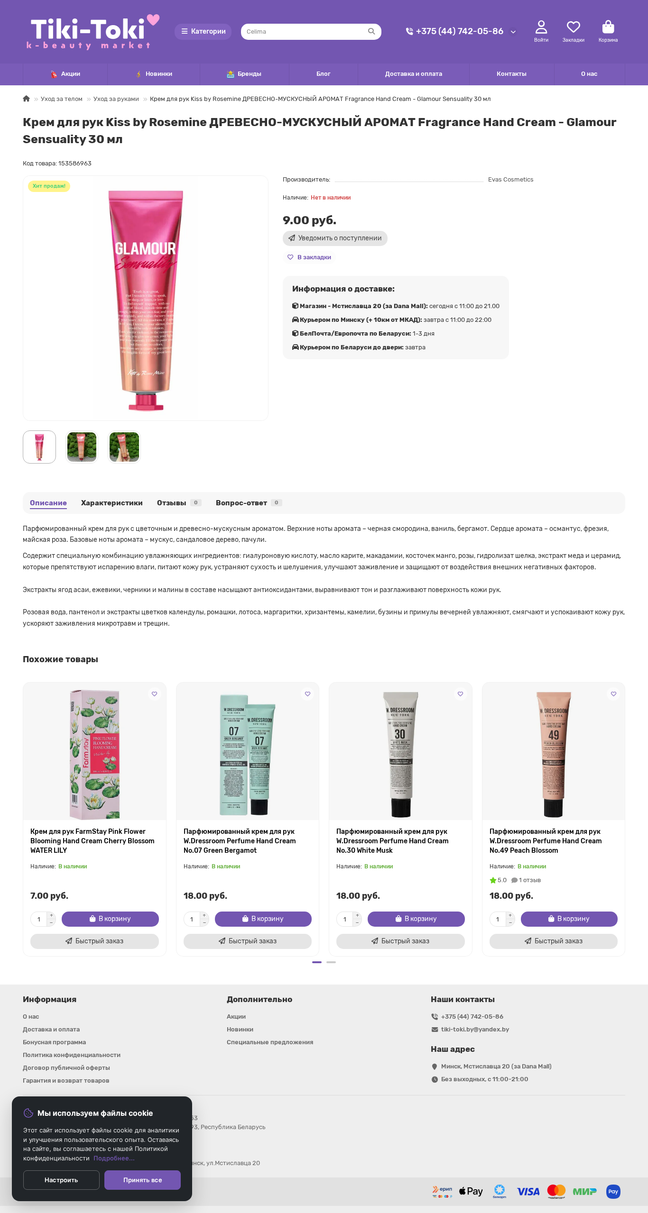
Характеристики (112, 503)
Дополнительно (259, 999)
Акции (70, 73)
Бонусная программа (54, 1042)
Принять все (142, 1180)
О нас (589, 73)
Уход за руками (116, 98)
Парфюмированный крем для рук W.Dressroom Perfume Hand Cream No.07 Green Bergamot (240, 841)
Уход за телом (62, 98)
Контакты (512, 73)
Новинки (159, 73)
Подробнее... (114, 1158)
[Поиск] (371, 31)
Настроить (61, 1180)
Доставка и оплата (413, 73)
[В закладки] (154, 694)
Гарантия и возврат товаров (66, 1080)
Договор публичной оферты (66, 1067)
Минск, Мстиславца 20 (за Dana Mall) (496, 1066)
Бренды (249, 73)
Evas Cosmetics (511, 179)
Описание (48, 503)
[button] (24, 818)
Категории (208, 31)
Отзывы (177, 503)
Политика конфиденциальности (71, 1054)
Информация (49, 999)
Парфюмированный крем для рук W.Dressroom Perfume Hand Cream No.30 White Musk (392, 841)
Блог (323, 73)
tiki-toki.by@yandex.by (475, 1029)
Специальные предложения (270, 1042)
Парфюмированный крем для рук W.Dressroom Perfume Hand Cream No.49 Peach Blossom (546, 841)
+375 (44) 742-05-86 (459, 31)
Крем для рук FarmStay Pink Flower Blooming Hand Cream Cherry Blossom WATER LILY (92, 841)
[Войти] (541, 27)
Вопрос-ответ (247, 503)
